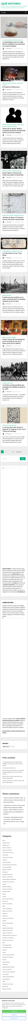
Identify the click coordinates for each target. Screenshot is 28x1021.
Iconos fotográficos (7, 908)
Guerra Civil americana (7, 899)
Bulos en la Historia (7, 850)
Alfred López (8, 48)
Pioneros (4, 950)
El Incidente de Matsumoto (11, 87)
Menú (4, 12)
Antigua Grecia (6, 843)
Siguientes (18, 452)
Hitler (3, 906)
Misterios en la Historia (8, 937)
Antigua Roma (5, 845)
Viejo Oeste (5, 986)
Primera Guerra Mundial (8, 955)
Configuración (14, 1014)
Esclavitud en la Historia (8, 882)
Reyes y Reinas (6, 962)
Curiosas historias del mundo (9, 124)
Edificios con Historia (7, 877)
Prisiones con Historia (7, 957)
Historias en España (6, 40)
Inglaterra (4, 913)
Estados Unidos (6, 891)
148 (13, 452)
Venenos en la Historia (7, 984)
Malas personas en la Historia (9, 83)
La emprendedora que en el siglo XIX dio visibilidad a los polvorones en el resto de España (13, 44)
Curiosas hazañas (6, 862)
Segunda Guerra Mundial (8, 967)
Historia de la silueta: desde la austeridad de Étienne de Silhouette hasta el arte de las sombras (13, 130)
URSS (3, 981)
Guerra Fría (5, 901)
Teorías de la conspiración (8, 972)
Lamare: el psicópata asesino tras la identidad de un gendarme (13, 812)
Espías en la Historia (7, 889)
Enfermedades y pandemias (9, 879)
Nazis (3, 942)
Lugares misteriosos (7, 933)
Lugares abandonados (7, 928)
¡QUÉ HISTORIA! (11, 3)
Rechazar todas (14, 1018)
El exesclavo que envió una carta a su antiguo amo (13, 821)
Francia (4, 896)
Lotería (4, 925)
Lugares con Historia (7, 930)
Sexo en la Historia (6, 969)
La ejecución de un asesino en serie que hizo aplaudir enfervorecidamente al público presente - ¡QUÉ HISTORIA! (14, 807)
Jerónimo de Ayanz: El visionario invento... (13, 798)
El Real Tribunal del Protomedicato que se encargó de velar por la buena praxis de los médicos (13, 341)
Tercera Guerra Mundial (8, 976)
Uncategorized (6, 979)
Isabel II (4, 920)
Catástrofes (5, 855)
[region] (14, 1010)
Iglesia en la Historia (7, 911)
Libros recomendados (7, 923)
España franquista (6, 251)
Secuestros (5, 964)
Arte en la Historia (6, 847)
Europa (4, 894)
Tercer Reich (5, 974)
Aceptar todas (14, 1011)
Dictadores (5, 872)
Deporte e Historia (6, 170)
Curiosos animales (6, 867)
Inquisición (5, 916)
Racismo (4, 959)
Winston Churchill (6, 989)
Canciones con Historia (8, 852)
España (4, 337)
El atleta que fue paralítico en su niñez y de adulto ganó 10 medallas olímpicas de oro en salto (13, 299)
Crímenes (4, 860)
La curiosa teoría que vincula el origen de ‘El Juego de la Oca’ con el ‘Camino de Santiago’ (14, 429)
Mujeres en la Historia (17, 40)
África (3, 840)
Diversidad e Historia (7, 874)
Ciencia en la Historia (7, 857)
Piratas (4, 952)
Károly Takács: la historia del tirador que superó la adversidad (12, 174)
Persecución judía (6, 945)
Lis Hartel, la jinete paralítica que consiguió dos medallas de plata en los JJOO (13, 387)
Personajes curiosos (12, 126)
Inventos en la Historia (7, 215)
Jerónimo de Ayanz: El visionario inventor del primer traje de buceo (13, 218)
